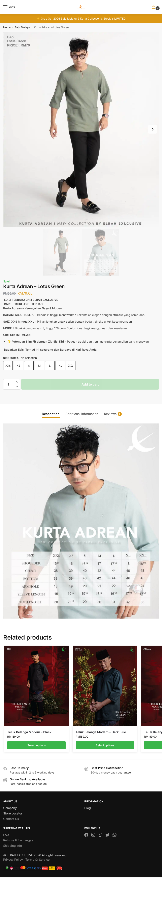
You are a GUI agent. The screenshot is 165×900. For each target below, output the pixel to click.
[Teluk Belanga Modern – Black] (36, 686)
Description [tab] (51, 414)
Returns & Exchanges (18, 840)
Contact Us (11, 819)
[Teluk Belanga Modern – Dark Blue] (105, 686)
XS (18, 365)
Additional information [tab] (81, 414)
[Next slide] (152, 129)
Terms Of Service (37, 859)
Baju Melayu (22, 27)
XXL (70, 365)
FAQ (6, 835)
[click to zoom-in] (81, 129)
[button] (154, 7)
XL (60, 365)
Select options (36, 745)
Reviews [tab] (112, 414)
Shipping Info (12, 846)
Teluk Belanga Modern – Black (29, 732)
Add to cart (90, 384)
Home (7, 27)
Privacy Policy (13, 859)
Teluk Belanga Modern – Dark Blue (101, 732)
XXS (8, 365)
